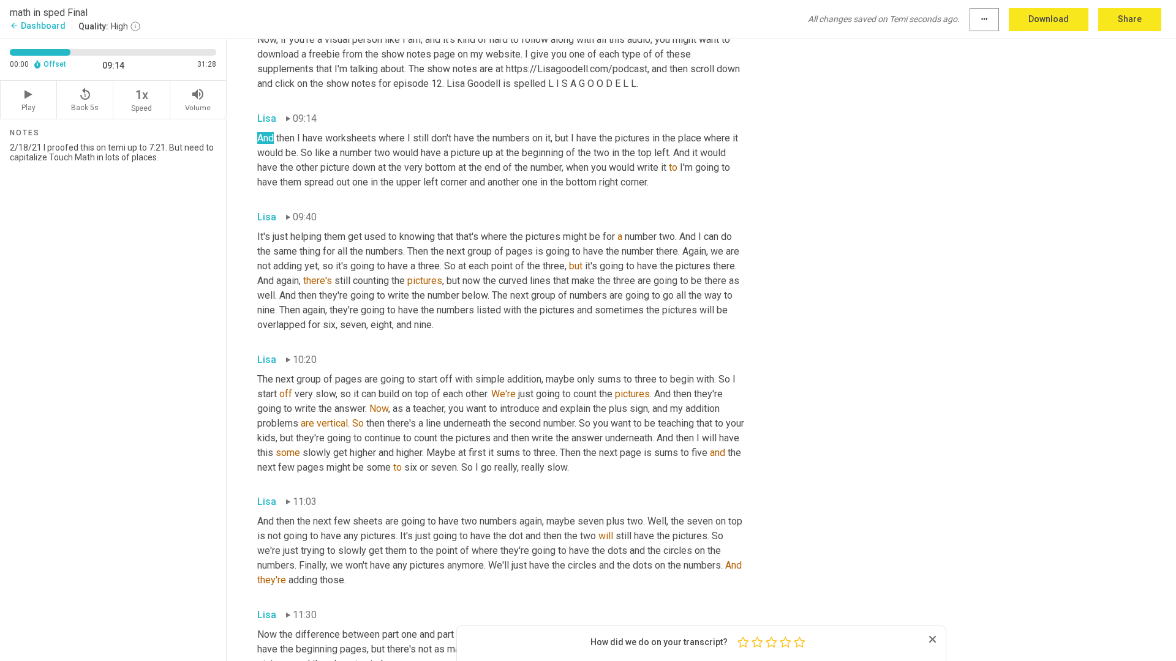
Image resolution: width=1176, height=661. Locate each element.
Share (1130, 19)
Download (1048, 19)
